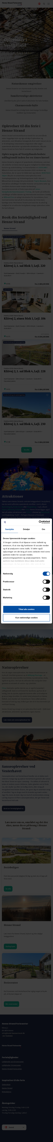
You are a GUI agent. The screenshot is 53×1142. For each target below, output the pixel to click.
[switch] (46, 582)
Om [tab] (43, 529)
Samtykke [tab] (9, 529)
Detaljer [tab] (26, 529)
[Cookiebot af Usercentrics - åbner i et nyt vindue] (39, 522)
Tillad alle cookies (26, 609)
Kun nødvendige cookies (26, 618)
